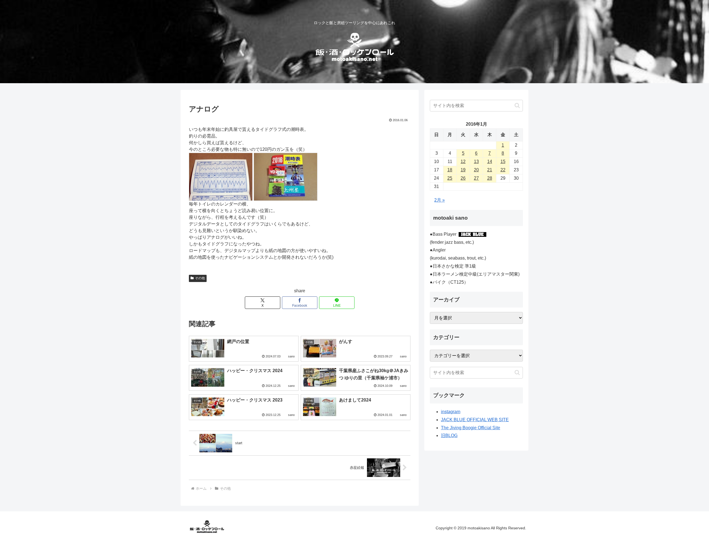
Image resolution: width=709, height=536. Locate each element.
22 (502, 169)
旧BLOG (449, 435)
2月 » (439, 200)
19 (463, 169)
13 (476, 161)
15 (502, 161)
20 (476, 169)
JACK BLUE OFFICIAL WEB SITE (475, 419)
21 (489, 169)
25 (449, 178)
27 (476, 178)
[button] (517, 105)
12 (463, 161)
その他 (200, 278)
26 (463, 178)
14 (489, 161)
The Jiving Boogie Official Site (470, 427)
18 (449, 169)
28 (489, 178)
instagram (450, 411)
